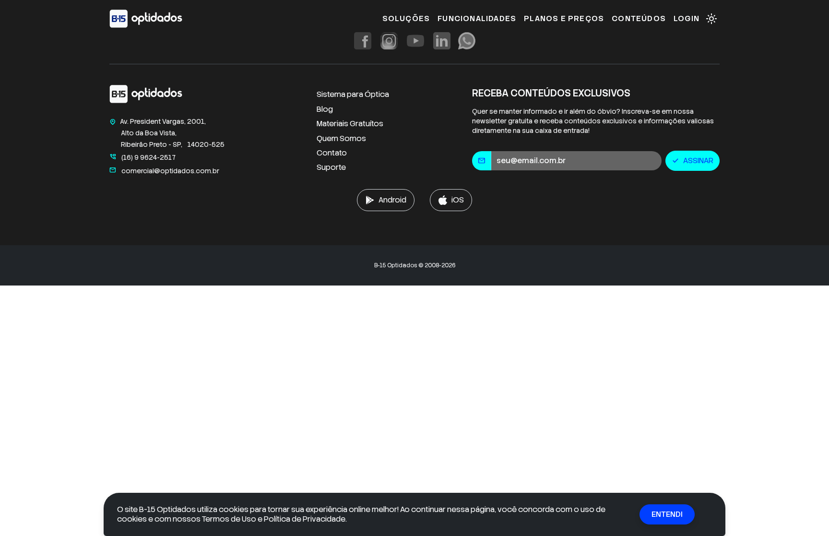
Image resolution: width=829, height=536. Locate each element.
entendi (667, 514)
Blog (325, 109)
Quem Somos (341, 138)
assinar (692, 160)
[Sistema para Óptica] (145, 19)
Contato (332, 153)
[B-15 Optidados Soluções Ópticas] (145, 96)
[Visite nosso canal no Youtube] (415, 40)
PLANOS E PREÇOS (564, 18)
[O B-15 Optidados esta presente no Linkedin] (441, 40)
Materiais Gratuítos (350, 124)
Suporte (331, 167)
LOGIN (686, 18)
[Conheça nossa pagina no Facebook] (362, 40)
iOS (457, 200)
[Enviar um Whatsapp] (466, 40)
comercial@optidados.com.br (164, 171)
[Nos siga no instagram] (389, 40)
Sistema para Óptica (353, 94)
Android (392, 200)
